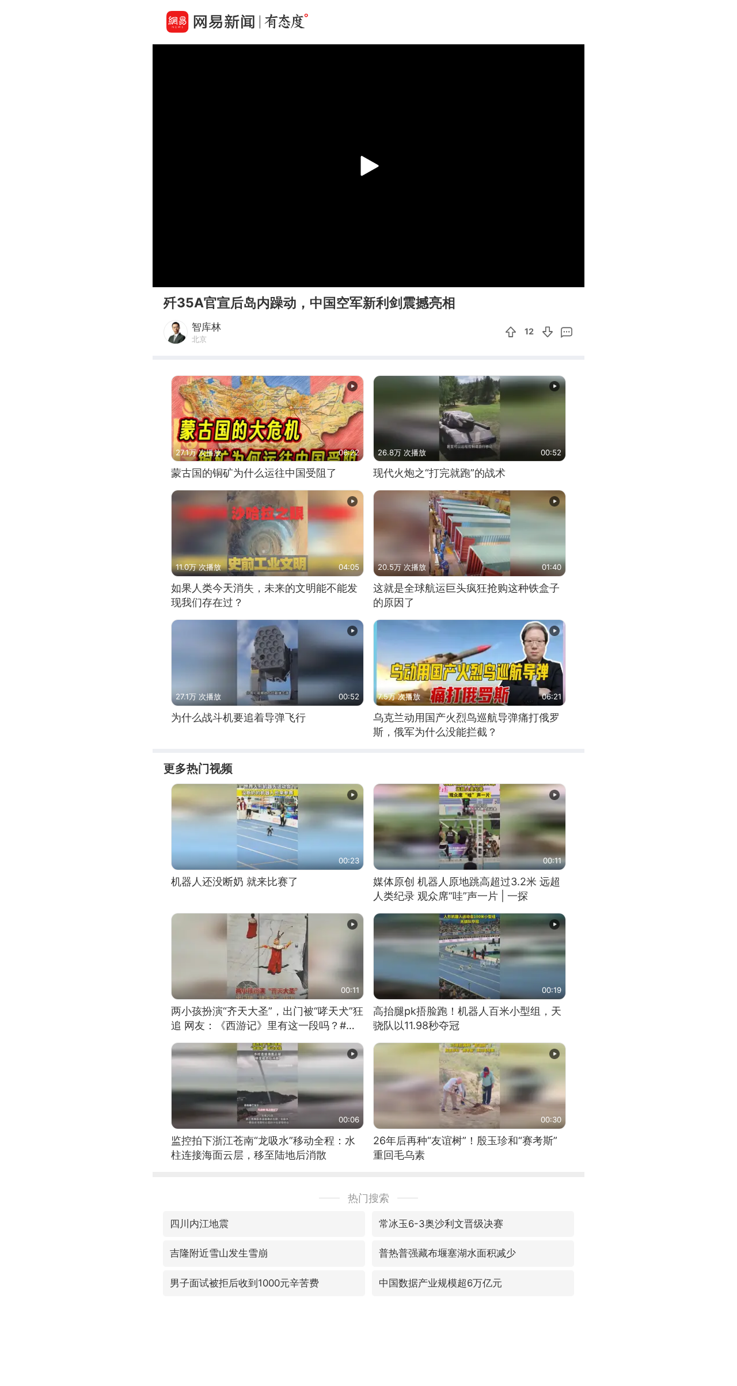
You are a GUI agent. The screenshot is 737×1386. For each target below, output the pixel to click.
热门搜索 (368, 1198)
